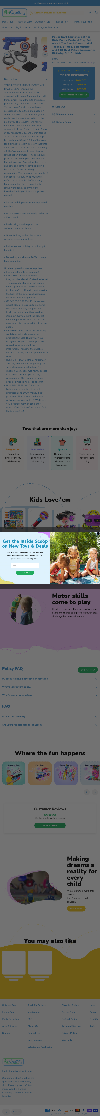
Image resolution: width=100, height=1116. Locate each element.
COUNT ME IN (25, 572)
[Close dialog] (98, 533)
